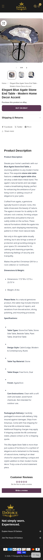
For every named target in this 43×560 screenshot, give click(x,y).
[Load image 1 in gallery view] (11, 75)
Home (4, 83)
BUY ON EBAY (22, 108)
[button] (35, 6)
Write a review (21, 490)
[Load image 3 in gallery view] (31, 75)
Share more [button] (9, 131)
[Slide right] (26, 67)
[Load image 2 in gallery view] (21, 75)
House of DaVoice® (30, 556)
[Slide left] (16, 67)
